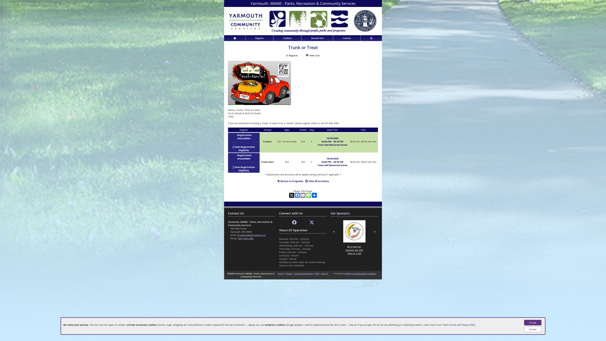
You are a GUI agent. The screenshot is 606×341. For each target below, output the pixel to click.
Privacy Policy (468, 324)
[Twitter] (311, 222)
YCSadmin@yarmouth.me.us (251, 235)
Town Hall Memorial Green (332, 144)
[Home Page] (235, 38)
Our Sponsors (340, 213)
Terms (281, 273)
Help (317, 273)
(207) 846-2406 (245, 238)
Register (259, 38)
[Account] (371, 38)
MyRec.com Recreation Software (361, 273)
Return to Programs (291, 181)
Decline (533, 329)
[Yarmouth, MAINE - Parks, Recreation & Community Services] (303, 20)
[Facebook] (294, 222)
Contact (347, 38)
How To (324, 273)
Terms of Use (449, 324)
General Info (317, 38)
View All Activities (318, 181)
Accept (532, 322)
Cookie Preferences (303, 273)
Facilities (287, 38)
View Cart (314, 55)
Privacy (289, 273)
